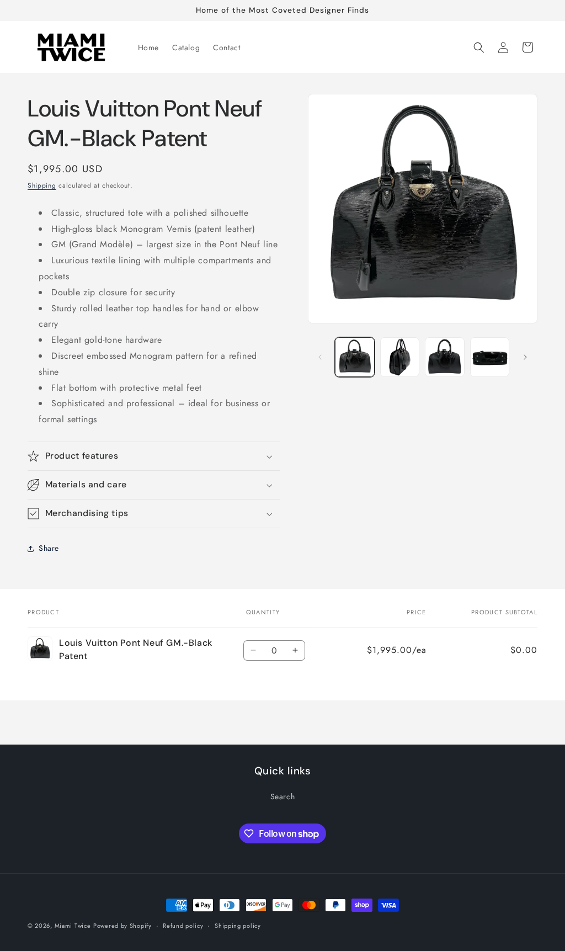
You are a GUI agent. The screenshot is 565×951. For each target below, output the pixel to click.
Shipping (42, 185)
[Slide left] (320, 357)
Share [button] (49, 548)
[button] (479, 47)
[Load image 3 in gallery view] (444, 356)
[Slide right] (525, 357)
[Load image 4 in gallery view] (489, 356)
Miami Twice (73, 925)
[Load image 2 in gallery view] (399, 356)
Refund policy (183, 925)
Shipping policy (238, 925)
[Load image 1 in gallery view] (354, 356)
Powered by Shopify (122, 925)
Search (282, 796)
